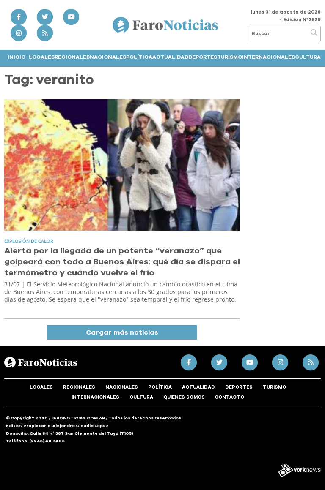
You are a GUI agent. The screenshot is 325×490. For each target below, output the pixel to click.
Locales (42, 57)
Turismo (229, 57)
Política (139, 57)
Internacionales (268, 57)
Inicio (16, 57)
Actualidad (170, 57)
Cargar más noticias (122, 332)
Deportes (202, 57)
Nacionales (108, 57)
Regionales (72, 57)
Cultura (308, 57)
